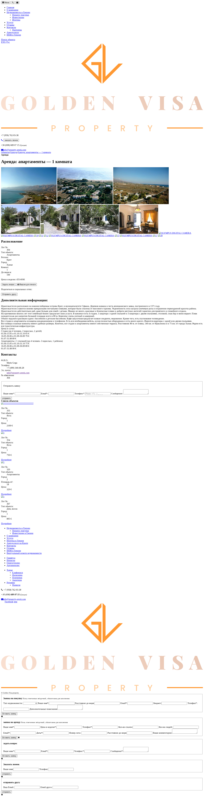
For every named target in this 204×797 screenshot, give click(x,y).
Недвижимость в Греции (18, 12)
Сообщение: (117, 393)
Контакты (11, 27)
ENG (3, 42)
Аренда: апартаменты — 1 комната (34, 152)
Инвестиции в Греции (22, 533)
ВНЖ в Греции (14, 35)
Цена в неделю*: (48, 727)
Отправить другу (9, 294)
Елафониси (17, 572)
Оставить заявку (9, 714)
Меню (6, 3)
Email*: (44, 393)
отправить (6, 398)
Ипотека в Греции (15, 541)
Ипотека (16, 20)
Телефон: (43, 769)
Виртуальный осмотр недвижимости (24, 553)
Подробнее (6, 430)
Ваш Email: (8, 787)
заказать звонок (11, 140)
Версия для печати (27, 284)
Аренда (13, 152)
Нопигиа (11, 560)
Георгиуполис (13, 563)
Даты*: (39, 733)
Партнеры (17, 30)
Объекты (5, 152)
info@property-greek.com (14, 150)
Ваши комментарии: (162, 733)
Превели (16, 585)
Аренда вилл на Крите (17, 543)
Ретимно (11, 582)
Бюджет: (157, 703)
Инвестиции (18, 17)
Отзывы (10, 25)
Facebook (9, 602)
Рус (8, 42)
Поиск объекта (8, 39)
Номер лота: (75, 733)
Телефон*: (87, 727)
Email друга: (47, 787)
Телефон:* (80, 393)
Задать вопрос (8, 284)
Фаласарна (17, 575)
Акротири (17, 580)
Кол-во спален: (126, 727)
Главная (10, 7)
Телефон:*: (79, 751)
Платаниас (17, 577)
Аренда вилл (13, 32)
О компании (12, 10)
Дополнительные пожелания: (43, 709)
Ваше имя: (8, 769)
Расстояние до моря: (84, 703)
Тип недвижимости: (13, 703)
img (15, 602)
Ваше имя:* (9, 393)
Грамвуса (11, 558)
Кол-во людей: (166, 727)
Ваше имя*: (43, 703)
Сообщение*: (117, 751)
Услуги (10, 22)
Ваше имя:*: (9, 751)
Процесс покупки (20, 15)
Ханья (9, 570)
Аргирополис (13, 565)
